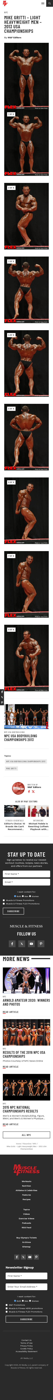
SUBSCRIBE (13, 911)
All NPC (26, 1134)
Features (26, 1195)
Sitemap (26, 1247)
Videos (26, 1214)
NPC (6, 12)
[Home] (5, 5)
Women (35, 896)
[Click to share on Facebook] (2, 692)
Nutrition (26, 1186)
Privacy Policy (26, 1346)
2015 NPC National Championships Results (20, 1109)
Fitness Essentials (15, 821)
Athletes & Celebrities (26, 1190)
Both (19, 896)
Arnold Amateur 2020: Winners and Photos (26, 1002)
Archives (26, 1242)
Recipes (26, 1199)
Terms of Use (26, 1343)
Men (26, 896)
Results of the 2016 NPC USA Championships (24, 1054)
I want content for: (26, 892)
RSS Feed (26, 1227)
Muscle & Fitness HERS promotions (26, 1308)
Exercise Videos (26, 1218)
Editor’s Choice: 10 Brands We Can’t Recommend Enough (14, 827)
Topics (26, 1209)
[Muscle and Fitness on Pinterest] (41, 943)
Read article (11, 1011)
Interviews (38, 821)
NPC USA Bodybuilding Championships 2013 (20, 738)
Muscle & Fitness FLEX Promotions (22, 904)
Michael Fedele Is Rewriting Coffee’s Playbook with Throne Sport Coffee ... (38, 829)
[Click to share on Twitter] (2, 697)
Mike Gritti (11, 768)
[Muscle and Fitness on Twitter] (21, 943)
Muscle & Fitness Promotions (20, 900)
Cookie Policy (26, 1349)
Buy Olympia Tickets (26, 1238)
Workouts (26, 1181)
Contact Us (26, 1340)
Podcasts (26, 1223)
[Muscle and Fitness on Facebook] (12, 943)
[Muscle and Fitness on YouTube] (31, 943)
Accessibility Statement (26, 1351)
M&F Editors (14, 37)
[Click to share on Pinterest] (2, 702)
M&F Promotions (17, 1305)
